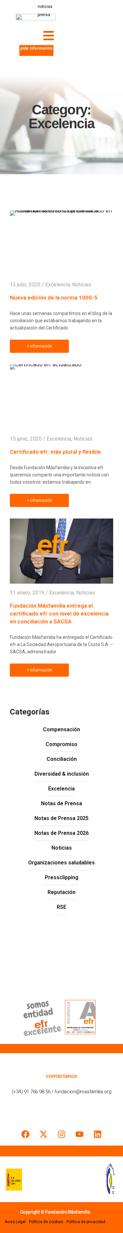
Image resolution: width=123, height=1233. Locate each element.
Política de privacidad (86, 1222)
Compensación (61, 729)
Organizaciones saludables (61, 862)
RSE (61, 907)
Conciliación (62, 759)
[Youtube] (80, 1134)
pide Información (36, 48)
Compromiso (61, 744)
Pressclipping (61, 877)
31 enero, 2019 (27, 593)
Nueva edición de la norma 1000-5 (53, 297)
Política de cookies (46, 1222)
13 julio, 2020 (25, 284)
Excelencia (57, 284)
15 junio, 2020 (26, 439)
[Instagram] (61, 1134)
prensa (44, 14)
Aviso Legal (15, 1222)
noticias (45, 6)
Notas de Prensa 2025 (61, 818)
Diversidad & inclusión (61, 774)
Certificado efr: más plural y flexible (55, 451)
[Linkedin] (98, 1134)
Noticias (81, 284)
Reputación (61, 892)
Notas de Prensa (61, 803)
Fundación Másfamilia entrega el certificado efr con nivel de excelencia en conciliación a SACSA (59, 613)
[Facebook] (25, 1134)
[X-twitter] (43, 1134)
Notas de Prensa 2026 (61, 833)
